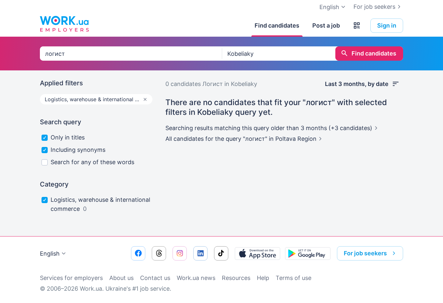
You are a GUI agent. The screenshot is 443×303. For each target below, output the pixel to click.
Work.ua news (196, 277)
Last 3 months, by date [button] (357, 83)
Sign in (386, 25)
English (50, 253)
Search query (60, 122)
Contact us (155, 277)
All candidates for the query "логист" (241, 138)
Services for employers (71, 277)
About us (121, 277)
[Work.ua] (64, 24)
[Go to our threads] (159, 253)
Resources (236, 277)
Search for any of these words (92, 162)
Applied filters (61, 83)
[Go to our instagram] (180, 253)
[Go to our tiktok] (221, 253)
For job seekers (374, 6)
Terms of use (293, 277)
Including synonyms (78, 149)
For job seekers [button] (365, 253)
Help (263, 277)
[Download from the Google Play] (307, 253)
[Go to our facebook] (138, 253)
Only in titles (68, 137)
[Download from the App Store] (257, 253)
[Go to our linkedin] (200, 253)
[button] (357, 26)
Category (54, 184)
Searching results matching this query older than (268, 128)
